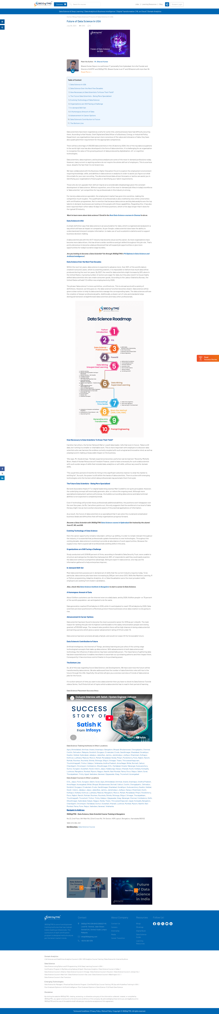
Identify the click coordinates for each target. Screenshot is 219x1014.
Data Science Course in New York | (56, 974)
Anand (91, 749)
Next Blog (129, 890)
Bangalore (108, 749)
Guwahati (84, 769)
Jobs (137, 4)
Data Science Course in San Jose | (80, 974)
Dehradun (77, 752)
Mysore (93, 771)
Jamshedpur (117, 755)
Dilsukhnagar (102, 766)
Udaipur (90, 763)
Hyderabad (84, 755)
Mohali (98, 758)
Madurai (85, 758)
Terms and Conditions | (81, 1011)
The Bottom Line (77, 123)
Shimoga (98, 760)
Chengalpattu (137, 749)
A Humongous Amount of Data (82, 111)
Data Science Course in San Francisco (57, 977)
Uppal (86, 774)
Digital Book (141, 931)
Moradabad (106, 758)
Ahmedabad (76, 749)
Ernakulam (109, 752)
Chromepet (81, 766)
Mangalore (79, 771)
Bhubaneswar (125, 749)
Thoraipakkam (72, 774)
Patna (123, 771)
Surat (145, 771)
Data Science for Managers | (54, 984)
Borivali (135, 763)
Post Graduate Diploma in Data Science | (92, 987)
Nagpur (100, 771)
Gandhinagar (125, 752)
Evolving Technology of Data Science (85, 100)
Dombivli (92, 752)
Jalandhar (101, 755)
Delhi (150, 798)
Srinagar (112, 760)
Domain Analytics (154, 11)
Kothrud (70, 758)
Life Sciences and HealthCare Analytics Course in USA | (63, 959)
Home (69, 17)
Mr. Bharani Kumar (101, 62)
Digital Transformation (126, 11)
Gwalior (70, 755)
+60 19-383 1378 (87, 941)
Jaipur (103, 769)
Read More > (86, 72)
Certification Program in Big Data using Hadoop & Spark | (64, 969)
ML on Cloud (141, 11)
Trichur (84, 763)
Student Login (177, 4)
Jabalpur (92, 755)
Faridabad (117, 766)
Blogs (138, 923)
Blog (161, 4)
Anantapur (99, 749)
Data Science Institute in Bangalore (94, 587)
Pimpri (119, 758)
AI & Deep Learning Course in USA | (90, 966)
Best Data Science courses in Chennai (125, 215)
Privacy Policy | (96, 1011)
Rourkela (84, 760)
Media (113, 934)
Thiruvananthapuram (130, 760)
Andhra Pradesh (109, 763)
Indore (97, 769)
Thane (119, 760)
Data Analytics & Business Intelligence (100, 11)
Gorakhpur (144, 752)
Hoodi (91, 769)
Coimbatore (91, 766)
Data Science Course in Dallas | (109, 969)
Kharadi (125, 769)
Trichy (81, 774)
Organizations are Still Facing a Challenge (86, 104)
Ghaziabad (135, 752)
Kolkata (137, 769)
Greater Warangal (128, 766)
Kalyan (90, 801)
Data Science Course (86, 827)
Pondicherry (127, 758)
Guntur (69, 769)
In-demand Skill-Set (78, 108)
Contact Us (115, 923)
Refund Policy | (107, 1011)
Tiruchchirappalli (73, 763)
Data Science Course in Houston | (102, 972)
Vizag (117, 774)
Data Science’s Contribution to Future (85, 119)
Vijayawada (109, 774)
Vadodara (93, 774)
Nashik (106, 771)
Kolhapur (143, 755)
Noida (113, 758)
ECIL (110, 766)
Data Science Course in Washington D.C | (107, 974)
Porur (128, 771)
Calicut (141, 763)
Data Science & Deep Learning (71, 11)
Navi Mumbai (115, 771)
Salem (139, 771)
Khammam (135, 755)
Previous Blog (90, 887)
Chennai (146, 749)
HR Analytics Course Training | (93, 959)
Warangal (125, 798)
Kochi (131, 769)
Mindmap (139, 927)
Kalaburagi (110, 769)
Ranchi (147, 758)
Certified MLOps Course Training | (99, 984)
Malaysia (85, 752)
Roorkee (76, 760)
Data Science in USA (78, 84)
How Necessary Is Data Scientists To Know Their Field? (92, 92)
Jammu (109, 755)
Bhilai (129, 763)
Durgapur (100, 752)
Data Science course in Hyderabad (115, 522)
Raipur (134, 771)
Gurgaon (76, 769)
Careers (114, 927)
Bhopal (116, 749)
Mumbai (87, 771)
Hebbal (76, 755)
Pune (135, 758)
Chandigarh (71, 766)
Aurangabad (134, 774)
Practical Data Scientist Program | (75, 984)
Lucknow (70, 771)
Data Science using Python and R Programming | (61, 966)
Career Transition (118, 938)
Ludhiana (78, 758)
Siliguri (105, 760)
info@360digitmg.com (89, 937)
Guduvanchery (141, 766)
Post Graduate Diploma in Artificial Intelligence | (61, 987)
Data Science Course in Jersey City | (126, 972)
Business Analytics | (92, 969)
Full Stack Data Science (115, 987)
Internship (115, 931)
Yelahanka (98, 763)
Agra (68, 749)
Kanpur (118, 769)
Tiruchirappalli (72, 798)
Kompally (145, 769)
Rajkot (140, 758)
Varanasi (101, 774)
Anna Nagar (121, 763)
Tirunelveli (124, 774)
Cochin (69, 752)
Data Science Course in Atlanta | (55, 972)
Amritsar (85, 749)
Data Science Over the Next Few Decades (86, 88)
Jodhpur (126, 755)
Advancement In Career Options (83, 115)
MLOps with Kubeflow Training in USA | (125, 984)
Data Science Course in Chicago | (78, 972)
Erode (117, 752)
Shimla (91, 760)
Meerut (92, 758)
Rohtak (69, 760)
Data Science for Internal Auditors (116, 959)
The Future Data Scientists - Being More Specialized (90, 96)
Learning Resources (149, 4)
